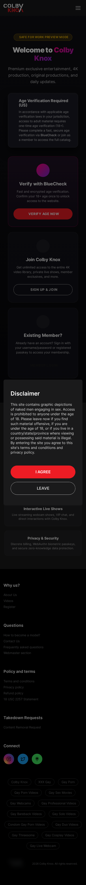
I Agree (43, 472)
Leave (43, 488)
